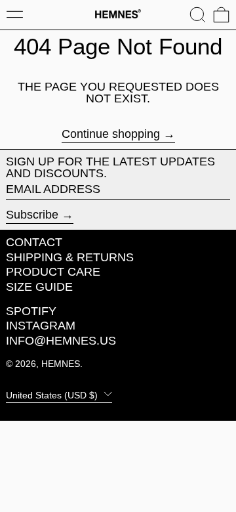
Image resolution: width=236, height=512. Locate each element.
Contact (34, 242)
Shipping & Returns (70, 257)
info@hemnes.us (61, 340)
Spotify (31, 311)
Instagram (40, 325)
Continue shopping (111, 134)
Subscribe (32, 214)
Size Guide (39, 286)
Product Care (53, 271)
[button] (197, 15)
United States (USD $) (53, 394)
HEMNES (60, 363)
